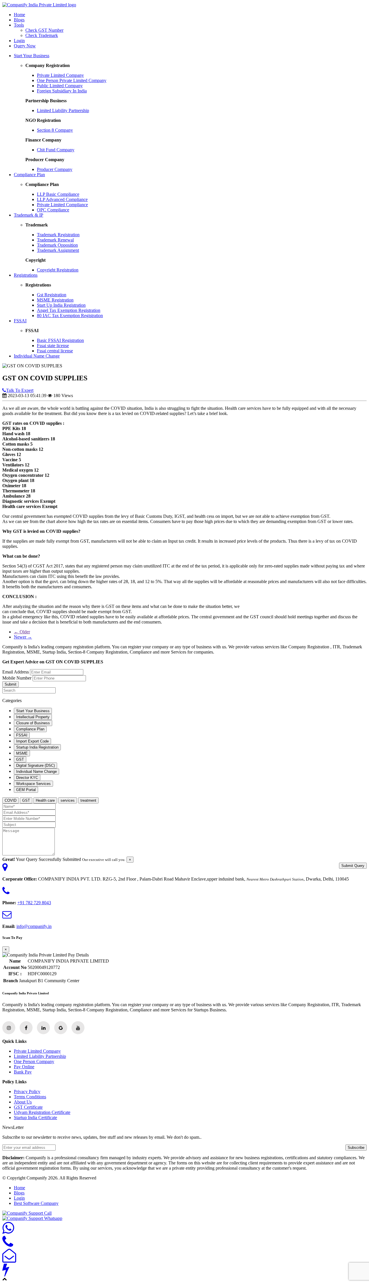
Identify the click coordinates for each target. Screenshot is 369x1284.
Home (19, 14)
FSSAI (20, 320)
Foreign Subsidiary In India (62, 90)
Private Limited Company (60, 75)
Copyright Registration (57, 269)
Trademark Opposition (57, 245)
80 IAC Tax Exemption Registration (70, 315)
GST (20, 759)
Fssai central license (55, 350)
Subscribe (356, 1147)
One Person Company (34, 1061)
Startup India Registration (37, 747)
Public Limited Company (60, 85)
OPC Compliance (53, 209)
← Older (22, 631)
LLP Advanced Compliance (62, 199)
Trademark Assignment (58, 250)
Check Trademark (41, 35)
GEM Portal (26, 790)
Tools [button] (19, 25)
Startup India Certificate (35, 1117)
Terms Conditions (30, 1096)
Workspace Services (33, 783)
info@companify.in (34, 926)
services (68, 800)
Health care (45, 800)
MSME (22, 753)
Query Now (25, 45)
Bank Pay (23, 1071)
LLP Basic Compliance (58, 194)
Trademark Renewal (55, 239)
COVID (10, 800)
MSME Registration (55, 299)
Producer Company (54, 169)
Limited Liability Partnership (63, 110)
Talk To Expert (19, 390)
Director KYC (27, 777)
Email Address (15, 671)
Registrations (25, 275)
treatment (88, 800)
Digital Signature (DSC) (35, 765)
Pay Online (24, 1066)
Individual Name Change (37, 355)
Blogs (19, 19)
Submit (10, 684)
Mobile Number (16, 678)
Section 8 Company (55, 130)
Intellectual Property (33, 717)
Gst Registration (51, 294)
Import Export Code (32, 741)
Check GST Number (44, 30)
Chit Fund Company (55, 149)
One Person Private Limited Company (71, 80)
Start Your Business (31, 55)
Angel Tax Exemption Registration (68, 310)
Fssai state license (53, 345)
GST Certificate (28, 1107)
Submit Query (352, 866)
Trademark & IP (28, 215)
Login (19, 40)
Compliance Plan (29, 174)
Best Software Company (36, 1203)
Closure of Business (33, 723)
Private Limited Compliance (62, 204)
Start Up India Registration (61, 305)
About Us (23, 1101)
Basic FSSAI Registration (60, 340)
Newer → (23, 636)
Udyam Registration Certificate (42, 1112)
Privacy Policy (27, 1091)
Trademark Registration (58, 234)
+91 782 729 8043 (34, 902)
